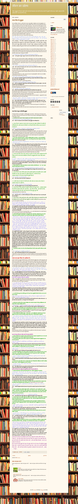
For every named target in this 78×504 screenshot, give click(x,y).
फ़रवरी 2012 (52, 54)
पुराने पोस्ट (45, 455)
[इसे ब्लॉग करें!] (25, 452)
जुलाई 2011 (52, 61)
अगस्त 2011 (52, 59)
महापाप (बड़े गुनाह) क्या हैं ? (17, 461)
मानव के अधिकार (20, 478)
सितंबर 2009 (53, 83)
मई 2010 (52, 77)
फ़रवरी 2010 (52, 80)
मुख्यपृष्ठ (29, 455)
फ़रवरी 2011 (52, 68)
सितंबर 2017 (53, 39)
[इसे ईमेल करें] (24, 452)
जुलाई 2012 (52, 51)
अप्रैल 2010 (52, 78)
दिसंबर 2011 (52, 56)
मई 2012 (52, 52)
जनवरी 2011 (53, 70)
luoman (35, 489)
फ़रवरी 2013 (52, 46)
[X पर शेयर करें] (26, 452)
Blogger (42, 489)
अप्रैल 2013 (52, 45)
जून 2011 (52, 62)
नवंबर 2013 (52, 42)
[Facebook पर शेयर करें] (28, 452)
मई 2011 (52, 64)
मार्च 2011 (52, 67)
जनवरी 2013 (53, 48)
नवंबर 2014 (52, 40)
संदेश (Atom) (18, 457)
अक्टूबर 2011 (53, 58)
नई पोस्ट (13, 455)
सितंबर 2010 (53, 72)
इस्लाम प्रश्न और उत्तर (55, 107)
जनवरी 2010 (53, 81)
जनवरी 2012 (53, 55)
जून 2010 (52, 75)
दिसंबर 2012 (52, 49)
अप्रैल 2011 (52, 65)
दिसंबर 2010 (52, 71)
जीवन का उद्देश (60, 27)
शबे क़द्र (19, 468)
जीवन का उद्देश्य (20, 6)
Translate (63, 115)
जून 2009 (52, 86)
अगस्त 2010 (52, 74)
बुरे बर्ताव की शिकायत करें (55, 89)
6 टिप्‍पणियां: (20, 452)
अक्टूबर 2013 (53, 43)
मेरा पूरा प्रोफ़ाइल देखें (54, 34)
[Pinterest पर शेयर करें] (29, 452)
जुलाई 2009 (52, 84)
